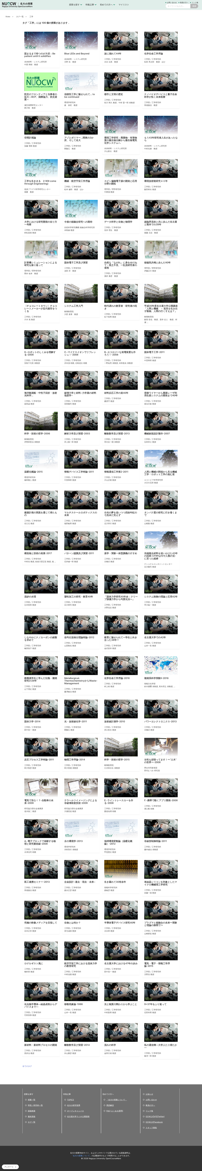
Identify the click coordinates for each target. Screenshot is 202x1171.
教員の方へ (184, 2)
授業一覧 (31, 1100)
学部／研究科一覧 (35, 1105)
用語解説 (110, 1105)
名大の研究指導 (73, 1105)
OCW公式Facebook (154, 1122)
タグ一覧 (20, 16)
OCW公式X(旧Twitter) (155, 1116)
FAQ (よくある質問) (114, 1111)
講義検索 (31, 1111)
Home (8, 16)
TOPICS (70, 1100)
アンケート (9, 1167)
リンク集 (195, 2)
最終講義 (31, 1116)
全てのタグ (27, 1066)
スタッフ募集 (151, 1128)
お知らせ (149, 1094)
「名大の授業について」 (116, 1100)
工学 (31, 16)
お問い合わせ (172, 2)
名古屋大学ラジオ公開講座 (78, 1116)
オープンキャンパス (75, 1111)
